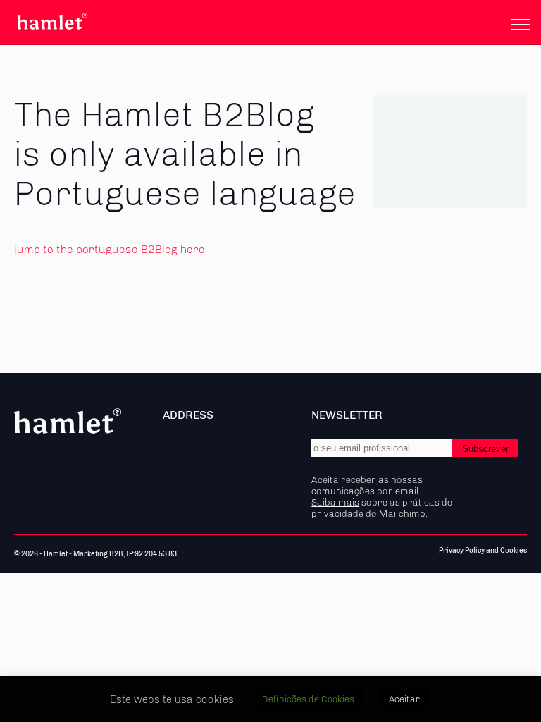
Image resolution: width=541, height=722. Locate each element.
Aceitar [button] (404, 699)
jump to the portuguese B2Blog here (109, 249)
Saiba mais (335, 502)
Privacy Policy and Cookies (483, 550)
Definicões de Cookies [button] (308, 699)
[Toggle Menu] (520, 24)
